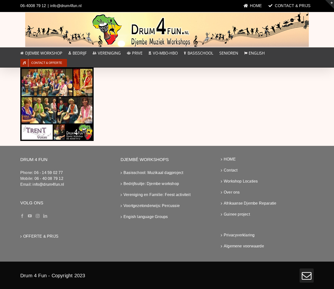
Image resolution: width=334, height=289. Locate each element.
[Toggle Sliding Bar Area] (329, 4)
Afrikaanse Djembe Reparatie (250, 203)
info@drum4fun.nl (66, 6)
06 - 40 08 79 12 (48, 178)
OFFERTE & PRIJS (40, 236)
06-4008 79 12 (33, 6)
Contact (230, 170)
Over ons (232, 192)
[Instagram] (38, 216)
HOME (230, 159)
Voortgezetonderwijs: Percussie (151, 206)
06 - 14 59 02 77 (48, 173)
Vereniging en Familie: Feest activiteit (156, 195)
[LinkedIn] (45, 216)
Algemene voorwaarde (244, 246)
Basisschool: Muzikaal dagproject (153, 173)
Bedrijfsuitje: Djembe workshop (151, 184)
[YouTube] (30, 216)
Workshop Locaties (241, 181)
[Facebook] (22, 216)
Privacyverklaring (239, 235)
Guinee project (237, 214)
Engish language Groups (145, 217)
